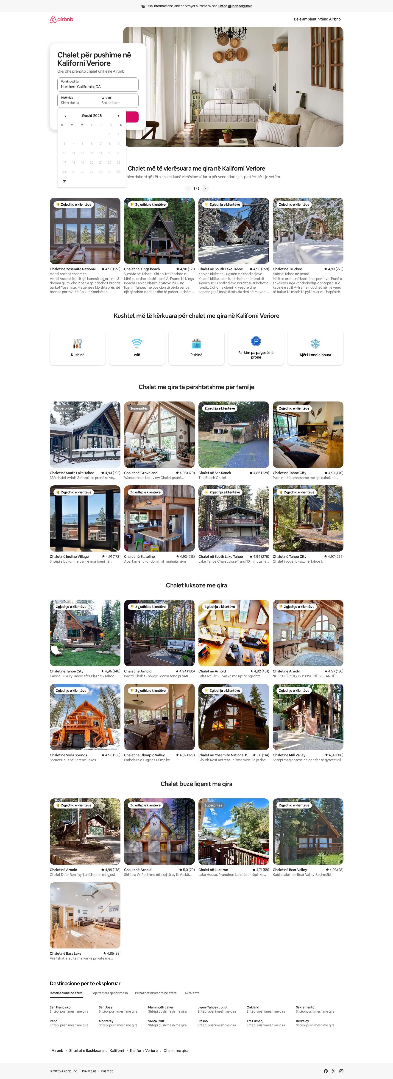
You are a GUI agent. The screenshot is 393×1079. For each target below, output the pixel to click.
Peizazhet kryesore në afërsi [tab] (156, 993)
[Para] (205, 188)
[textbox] (77, 102)
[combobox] (98, 86)
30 (118, 172)
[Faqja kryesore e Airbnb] (61, 19)
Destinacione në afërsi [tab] (66, 993)
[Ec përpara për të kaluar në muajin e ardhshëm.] (118, 115)
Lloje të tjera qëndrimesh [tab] (109, 993)
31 (64, 181)
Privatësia (89, 1071)
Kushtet (107, 1071)
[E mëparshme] (188, 188)
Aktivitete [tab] (192, 993)
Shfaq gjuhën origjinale (235, 6)
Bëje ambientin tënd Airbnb (317, 19)
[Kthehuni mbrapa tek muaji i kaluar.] (65, 115)
